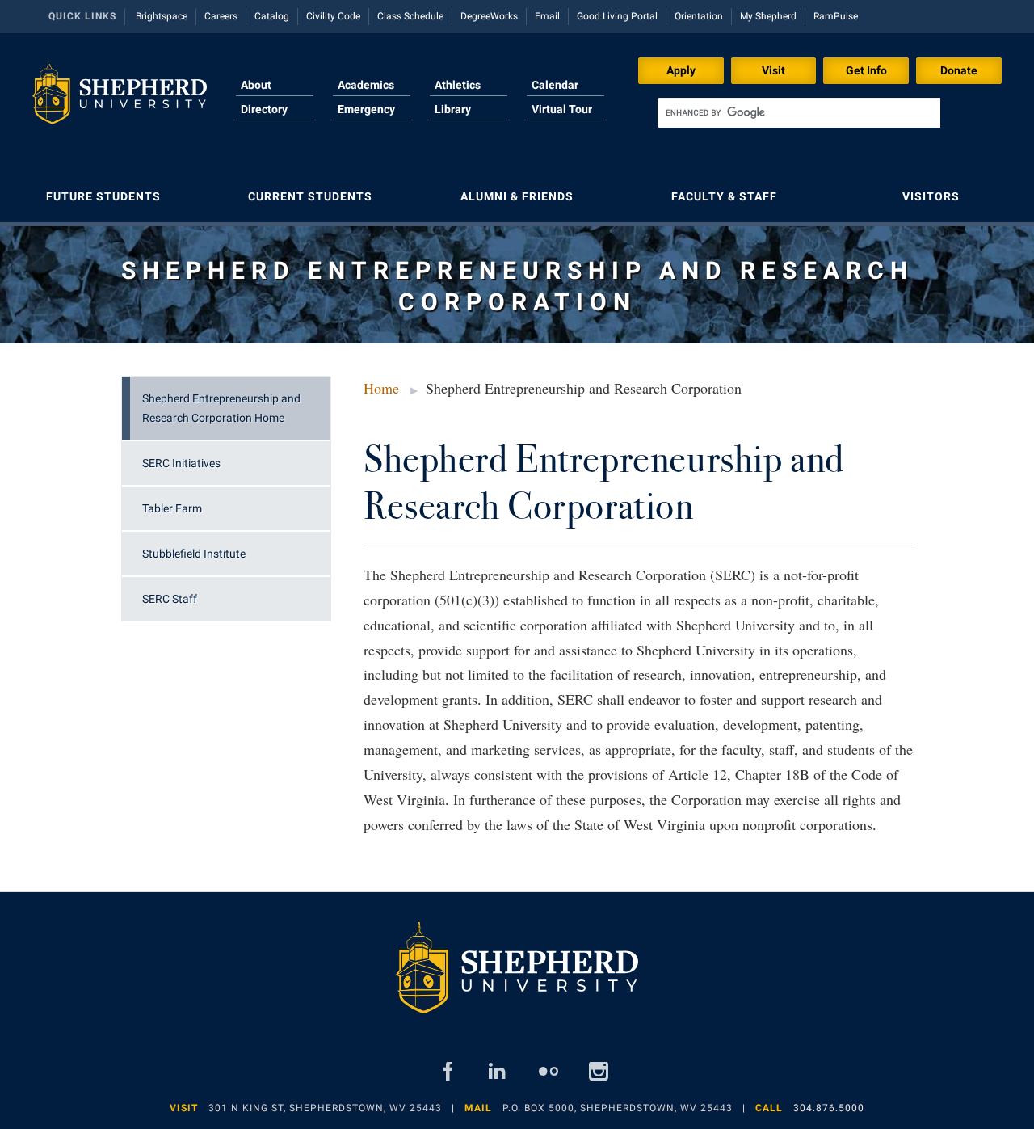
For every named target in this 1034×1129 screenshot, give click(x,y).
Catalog (271, 16)
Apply (681, 70)
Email (547, 16)
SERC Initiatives (181, 463)
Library (453, 109)
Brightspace (161, 16)
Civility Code (333, 16)
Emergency (366, 109)
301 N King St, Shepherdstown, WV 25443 (325, 1108)
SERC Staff (169, 598)
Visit (773, 70)
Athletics (458, 84)
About (256, 84)
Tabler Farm (172, 508)
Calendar (555, 84)
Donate (958, 70)
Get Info (866, 70)
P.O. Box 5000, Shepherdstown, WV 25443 (617, 1108)
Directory (264, 109)
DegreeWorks (489, 16)
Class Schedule (410, 16)
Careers (220, 16)
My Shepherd (768, 16)
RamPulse (835, 16)
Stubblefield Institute (194, 553)
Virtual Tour (562, 109)
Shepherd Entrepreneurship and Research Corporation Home (221, 408)
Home (381, 388)
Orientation (699, 16)
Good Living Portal (617, 16)
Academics (366, 84)
